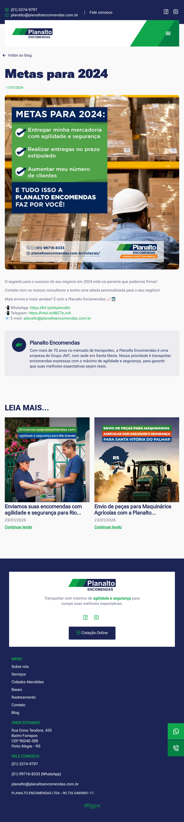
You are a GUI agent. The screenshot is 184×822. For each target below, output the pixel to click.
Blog (15, 712)
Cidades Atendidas (28, 682)
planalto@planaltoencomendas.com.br (57, 318)
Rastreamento (24, 697)
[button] (168, 33)
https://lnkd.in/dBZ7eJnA (50, 313)
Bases (17, 689)
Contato (18, 705)
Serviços (19, 674)
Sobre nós (20, 666)
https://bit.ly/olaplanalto (50, 307)
